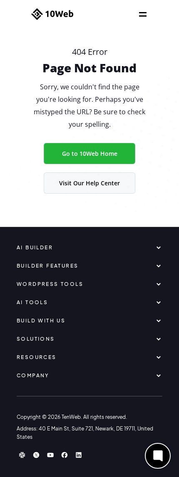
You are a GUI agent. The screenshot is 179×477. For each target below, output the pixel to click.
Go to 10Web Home (89, 153)
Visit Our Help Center (89, 183)
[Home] (52, 14)
